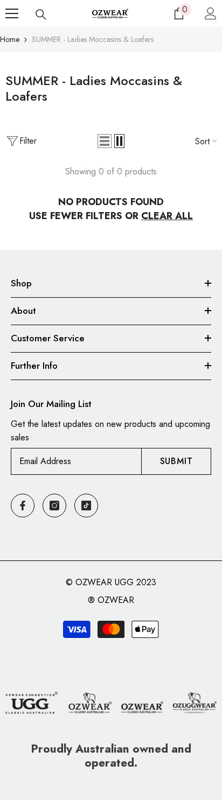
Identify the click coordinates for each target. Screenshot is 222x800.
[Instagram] (54, 505)
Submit (176, 461)
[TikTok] (86, 505)
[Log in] (211, 13)
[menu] (11, 13)
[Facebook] (22, 505)
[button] (105, 141)
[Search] (40, 14)
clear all (167, 216)
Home (9, 39)
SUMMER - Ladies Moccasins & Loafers (93, 39)
